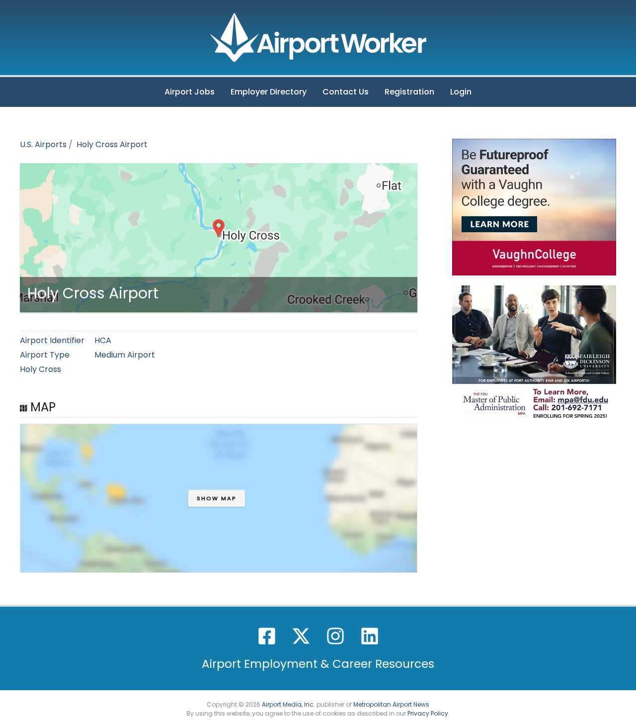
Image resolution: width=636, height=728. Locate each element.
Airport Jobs (189, 91)
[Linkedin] (369, 636)
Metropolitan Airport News (391, 704)
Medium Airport (124, 355)
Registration (409, 91)
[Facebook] (266, 636)
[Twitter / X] (301, 636)
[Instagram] (335, 636)
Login (461, 91)
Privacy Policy (427, 713)
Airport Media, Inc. (288, 704)
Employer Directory (269, 91)
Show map (217, 498)
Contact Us (345, 91)
